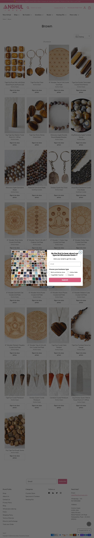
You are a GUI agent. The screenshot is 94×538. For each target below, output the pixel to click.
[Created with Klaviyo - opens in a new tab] (47, 287)
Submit (65, 280)
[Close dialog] (80, 252)
